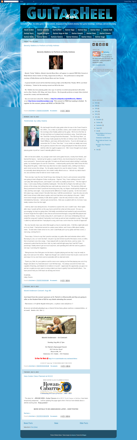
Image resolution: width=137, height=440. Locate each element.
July (97, 131)
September (99, 125)
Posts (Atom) (34, 427)
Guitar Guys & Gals (60, 33)
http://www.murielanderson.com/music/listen (63, 358)
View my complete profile (99, 65)
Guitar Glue (95, 30)
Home (56, 423)
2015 (96, 111)
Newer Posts (28, 423)
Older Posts (84, 423)
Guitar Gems (42, 37)
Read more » (27, 413)
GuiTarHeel (57, 30)
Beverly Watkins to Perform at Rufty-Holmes (41, 46)
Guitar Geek (28, 37)
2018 (96, 106)
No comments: (54, 111)
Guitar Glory (86, 37)
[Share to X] (65, 111)
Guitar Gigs (69, 30)
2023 (96, 103)
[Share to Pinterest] (69, 111)
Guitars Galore (57, 37)
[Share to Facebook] (67, 111)
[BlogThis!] (63, 111)
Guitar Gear (91, 33)
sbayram (73, 435)
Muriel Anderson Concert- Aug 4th (37, 291)
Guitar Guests (77, 33)
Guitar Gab (107, 30)
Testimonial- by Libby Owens (35, 121)
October (98, 122)
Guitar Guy (82, 30)
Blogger (84, 435)
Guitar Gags (100, 37)
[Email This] (61, 111)
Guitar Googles (43, 33)
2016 (96, 108)
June (97, 149)
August (98, 128)
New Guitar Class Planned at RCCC (38, 376)
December (99, 119)
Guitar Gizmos (72, 37)
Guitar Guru (28, 33)
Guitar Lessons (43, 30)
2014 (96, 114)
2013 (96, 117)
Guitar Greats (105, 33)
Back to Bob (29, 30)
